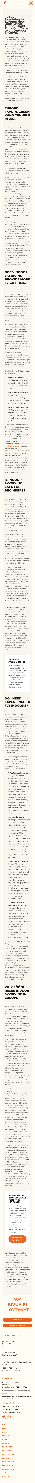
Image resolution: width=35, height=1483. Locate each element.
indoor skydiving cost (19, 429)
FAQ (4, 1428)
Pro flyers (7, 1447)
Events (5, 1432)
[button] (31, 3)
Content (6, 1477)
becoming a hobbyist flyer (15, 965)
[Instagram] (9, 1417)
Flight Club (7, 1451)
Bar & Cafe (6, 1458)
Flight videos (8, 1462)
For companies (8, 1454)
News (4, 1439)
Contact (6, 1436)
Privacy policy (8, 1469)
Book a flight (8, 1465)
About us (6, 1443)
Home (4, 1425)
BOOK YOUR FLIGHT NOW (17, 1239)
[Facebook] (4, 1417)
